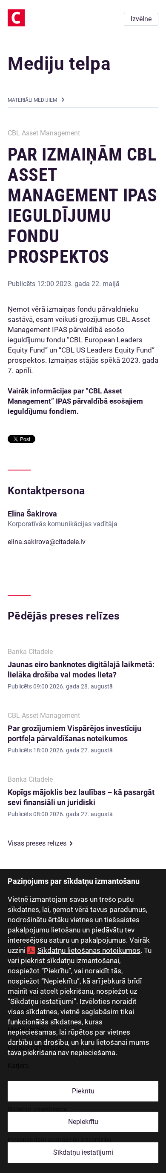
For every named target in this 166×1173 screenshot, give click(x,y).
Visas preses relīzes (37, 843)
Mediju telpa (59, 63)
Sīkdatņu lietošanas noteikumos (88, 950)
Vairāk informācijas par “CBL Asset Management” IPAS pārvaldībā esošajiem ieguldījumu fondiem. (75, 401)
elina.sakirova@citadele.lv (47, 542)
